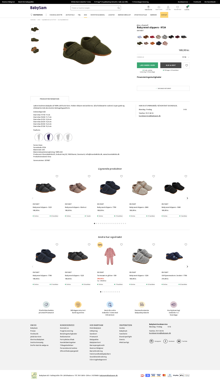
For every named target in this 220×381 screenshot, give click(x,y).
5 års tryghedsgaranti (98, 360)
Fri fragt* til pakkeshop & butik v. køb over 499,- (111, 2)
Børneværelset (124, 15)
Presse (33, 331)
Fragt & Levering (66, 331)
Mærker (153, 15)
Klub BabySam (95, 328)
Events (122, 339)
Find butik (197, 2)
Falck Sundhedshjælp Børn (100, 354)
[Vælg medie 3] (35, 50)
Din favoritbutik (210, 2)
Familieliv (123, 334)
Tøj (79, 15)
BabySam (34, 328)
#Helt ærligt (124, 342)
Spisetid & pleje (140, 15)
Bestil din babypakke (26, 2)
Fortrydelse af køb (67, 339)
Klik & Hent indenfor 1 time (81, 2)
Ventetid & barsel (98, 15)
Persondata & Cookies (68, 348)
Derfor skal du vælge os (39, 345)
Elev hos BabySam (37, 339)
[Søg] (118, 8)
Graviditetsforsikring (98, 357)
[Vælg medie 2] (35, 39)
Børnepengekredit (97, 345)
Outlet (164, 15)
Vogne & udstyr (56, 15)
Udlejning (94, 331)
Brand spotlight (125, 337)
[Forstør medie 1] (87, 50)
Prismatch (94, 337)
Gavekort (93, 334)
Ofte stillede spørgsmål (69, 351)
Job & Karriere (35, 337)
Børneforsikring (96, 351)
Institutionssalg (36, 342)
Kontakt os (64, 328)
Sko (85, 15)
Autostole (70, 15)
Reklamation (65, 337)
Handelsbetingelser (68, 342)
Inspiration (38, 15)
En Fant (140, 31)
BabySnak (123, 331)
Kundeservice (183, 2)
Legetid (111, 15)
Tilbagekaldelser (66, 345)
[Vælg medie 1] (35, 29)
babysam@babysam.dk (109, 375)
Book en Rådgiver (8, 2)
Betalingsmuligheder (68, 334)
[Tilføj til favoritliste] (187, 65)
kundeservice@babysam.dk (150, 116)
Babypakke (94, 339)
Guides (122, 328)
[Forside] (38, 8)
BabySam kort (95, 342)
